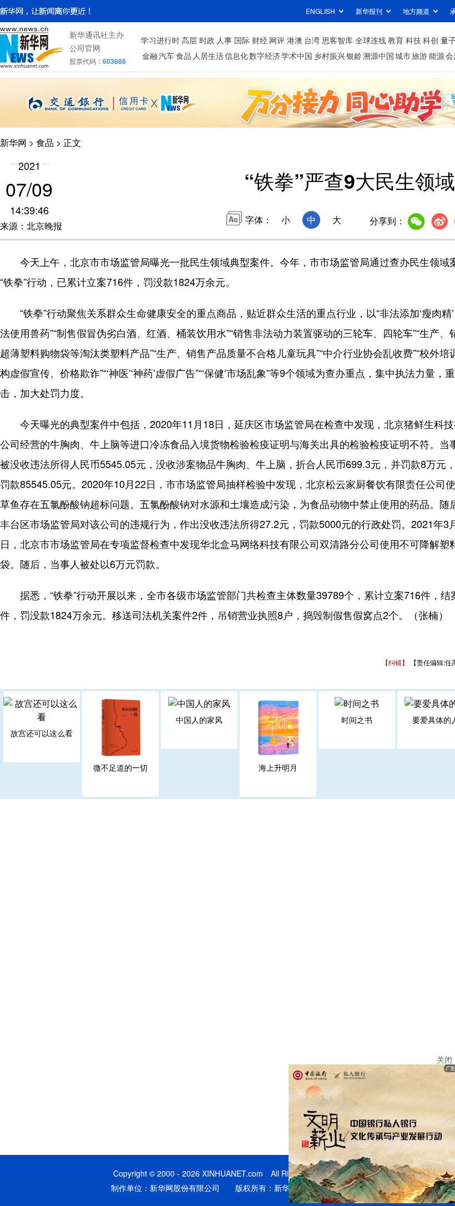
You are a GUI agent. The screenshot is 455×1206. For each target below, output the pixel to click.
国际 (242, 40)
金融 (150, 55)
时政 (207, 40)
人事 (224, 40)
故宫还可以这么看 (42, 732)
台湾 (312, 40)
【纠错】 (395, 662)
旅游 (419, 55)
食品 (183, 55)
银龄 (354, 55)
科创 (430, 40)
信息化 (236, 55)
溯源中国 (378, 55)
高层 (189, 40)
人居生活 (208, 55)
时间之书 (356, 719)
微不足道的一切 (120, 767)
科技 (413, 40)
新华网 (13, 142)
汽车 (166, 55)
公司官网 (84, 47)
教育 (395, 40)
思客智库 (337, 40)
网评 (277, 40)
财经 (259, 40)
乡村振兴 (329, 55)
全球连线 (370, 40)
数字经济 (264, 55)
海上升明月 (278, 767)
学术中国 (296, 55)
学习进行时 (160, 40)
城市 (403, 55)
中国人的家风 (199, 719)
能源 (436, 55)
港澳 (294, 40)
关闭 (444, 1059)
